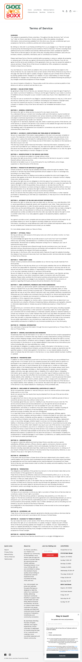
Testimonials (8, 559)
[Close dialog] (78, 614)
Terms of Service (9, 556)
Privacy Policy (8, 552)
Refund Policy (8, 554)
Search (6, 550)
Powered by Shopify (23, 658)
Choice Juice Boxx (13, 658)
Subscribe (62, 655)
